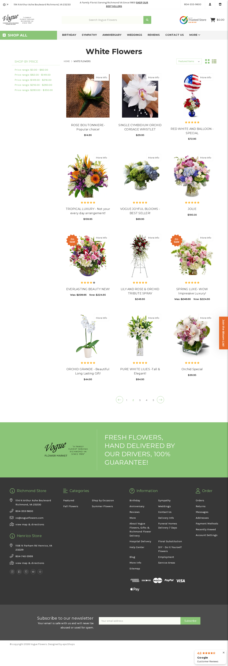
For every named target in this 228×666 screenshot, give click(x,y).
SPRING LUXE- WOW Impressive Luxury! (192, 291)
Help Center (136, 547)
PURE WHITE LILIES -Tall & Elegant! (140, 371)
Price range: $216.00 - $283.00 (33, 84)
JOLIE (192, 209)
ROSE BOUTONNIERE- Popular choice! (88, 127)
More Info (102, 77)
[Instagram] (26, 571)
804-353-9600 (192, 4)
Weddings (134, 34)
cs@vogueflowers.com (29, 517)
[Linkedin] (12, 571)
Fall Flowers (70, 506)
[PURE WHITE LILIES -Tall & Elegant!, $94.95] (140, 336)
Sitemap (134, 568)
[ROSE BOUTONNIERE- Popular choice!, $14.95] (88, 95)
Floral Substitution (170, 541)
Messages (202, 512)
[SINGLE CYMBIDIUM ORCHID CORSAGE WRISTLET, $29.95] (140, 95)
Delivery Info (166, 517)
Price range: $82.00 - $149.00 (33, 74)
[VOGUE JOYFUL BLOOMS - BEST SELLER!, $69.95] (140, 176)
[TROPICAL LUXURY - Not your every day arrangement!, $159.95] (88, 176)
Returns (201, 506)
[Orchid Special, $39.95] (192, 336)
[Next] (160, 399)
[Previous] (119, 399)
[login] (210, 4)
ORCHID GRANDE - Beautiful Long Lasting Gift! (87, 371)
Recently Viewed (206, 529)
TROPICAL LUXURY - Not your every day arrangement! (88, 211)
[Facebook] (19, 571)
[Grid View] (207, 61)
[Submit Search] (147, 20)
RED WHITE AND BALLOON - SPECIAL (192, 131)
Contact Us (174, 34)
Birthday (69, 34)
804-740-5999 (24, 556)
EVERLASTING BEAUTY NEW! (88, 289)
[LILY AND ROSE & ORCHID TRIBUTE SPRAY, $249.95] (140, 256)
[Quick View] (105, 77)
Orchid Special (192, 369)
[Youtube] (33, 571)
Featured (68, 500)
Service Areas (166, 562)
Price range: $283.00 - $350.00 (34, 90)
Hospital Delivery (140, 541)
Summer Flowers (102, 506)
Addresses (202, 517)
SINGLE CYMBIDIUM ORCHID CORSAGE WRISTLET (140, 127)
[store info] (220, 4)
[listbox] (189, 61)
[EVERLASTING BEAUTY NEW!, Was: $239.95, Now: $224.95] (88, 256)
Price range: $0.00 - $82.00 (31, 69)
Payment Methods (207, 523)
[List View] (214, 61)
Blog (132, 557)
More (193, 34)
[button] (223, 333)
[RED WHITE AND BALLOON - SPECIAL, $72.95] (192, 95)
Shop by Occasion (103, 500)
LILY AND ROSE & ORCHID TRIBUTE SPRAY (140, 291)
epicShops (69, 644)
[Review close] (223, 653)
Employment (166, 557)
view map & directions (29, 524)
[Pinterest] (40, 571)
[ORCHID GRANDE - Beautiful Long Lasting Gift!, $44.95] (88, 336)
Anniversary (111, 34)
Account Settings (206, 535)
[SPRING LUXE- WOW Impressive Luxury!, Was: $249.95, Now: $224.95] (192, 256)
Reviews (154, 34)
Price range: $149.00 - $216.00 (33, 79)
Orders (200, 500)
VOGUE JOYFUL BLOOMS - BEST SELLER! (140, 211)
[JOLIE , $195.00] (192, 176)
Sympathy (89, 34)
